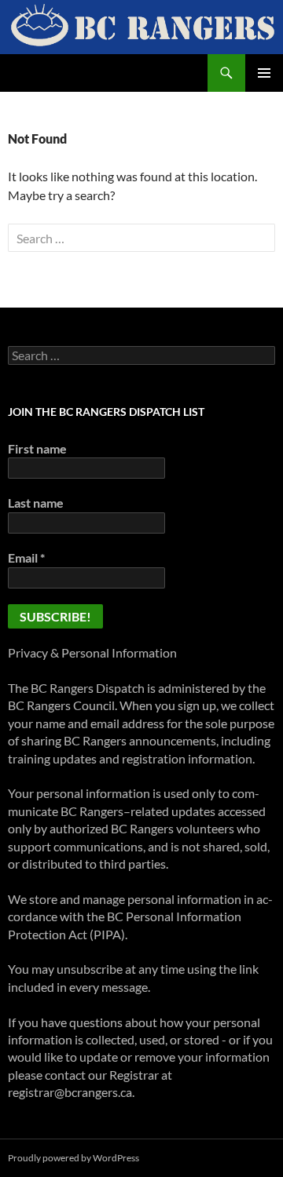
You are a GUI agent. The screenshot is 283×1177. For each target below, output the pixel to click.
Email (26, 557)
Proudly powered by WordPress (73, 1158)
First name (37, 448)
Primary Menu (264, 73)
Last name (36, 502)
